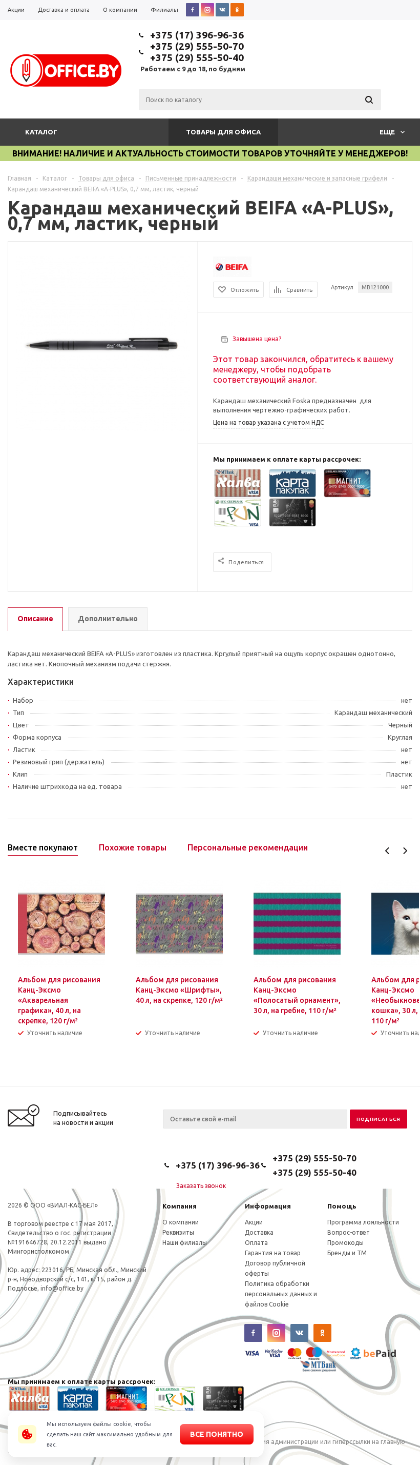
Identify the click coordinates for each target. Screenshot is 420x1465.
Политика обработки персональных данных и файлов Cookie (281, 1294)
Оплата (256, 1242)
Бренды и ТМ (347, 1253)
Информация (268, 1206)
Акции (254, 1222)
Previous (387, 850)
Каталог (41, 131)
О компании (180, 1222)
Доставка (259, 1232)
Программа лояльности (363, 1222)
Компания (179, 1206)
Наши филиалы (184, 1242)
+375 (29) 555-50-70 (197, 46)
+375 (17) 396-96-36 (197, 35)
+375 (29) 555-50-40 (197, 57)
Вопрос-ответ (348, 1232)
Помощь (341, 1206)
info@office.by (61, 1288)
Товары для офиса (223, 131)
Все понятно (216, 1434)
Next (404, 850)
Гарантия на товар (273, 1253)
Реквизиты (178, 1232)
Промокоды (345, 1242)
